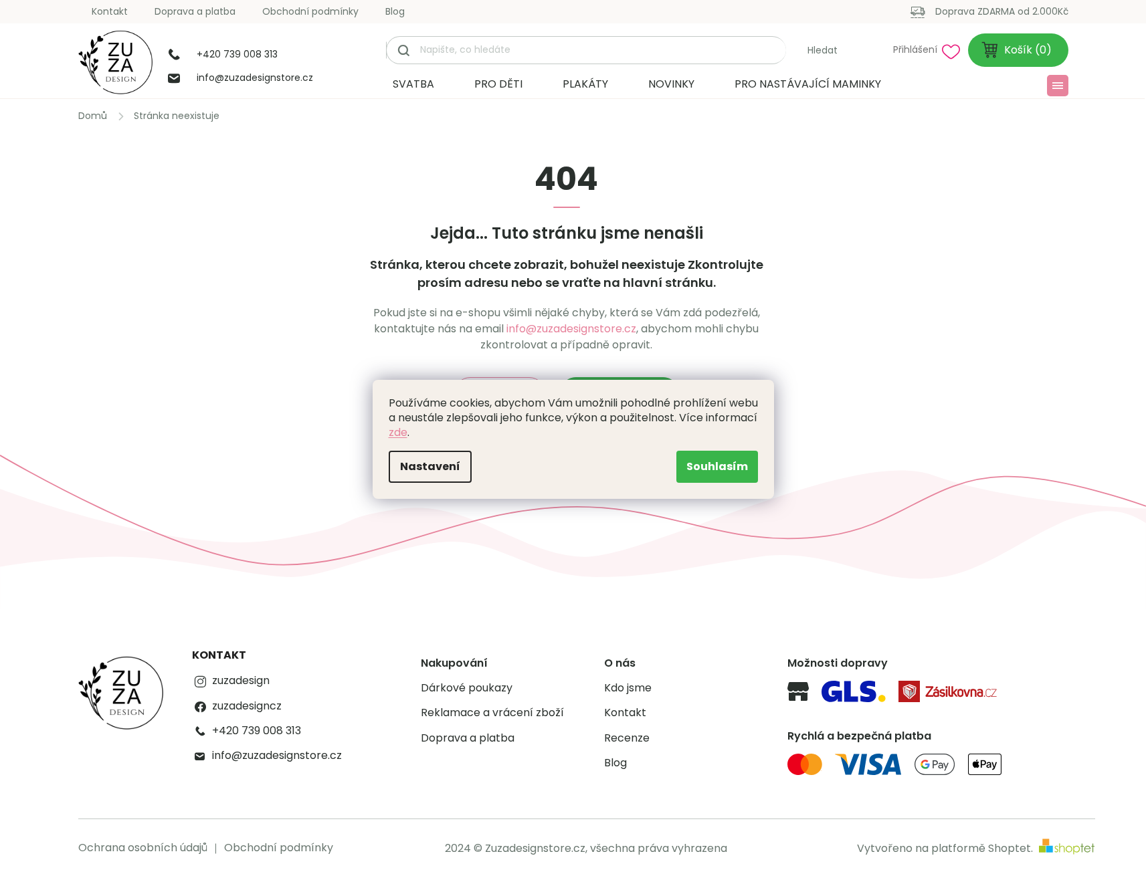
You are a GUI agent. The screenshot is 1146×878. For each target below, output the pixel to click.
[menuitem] (413, 84)
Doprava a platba (195, 11)
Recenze (627, 738)
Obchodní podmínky (310, 11)
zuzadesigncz (247, 706)
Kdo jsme (628, 688)
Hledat (822, 50)
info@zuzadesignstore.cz (571, 328)
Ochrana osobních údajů (142, 847)
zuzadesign (241, 680)
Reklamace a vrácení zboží (492, 712)
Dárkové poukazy (466, 688)
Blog (395, 11)
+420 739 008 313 (256, 731)
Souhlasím (717, 466)
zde (398, 432)
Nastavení (430, 466)
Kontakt (110, 11)
